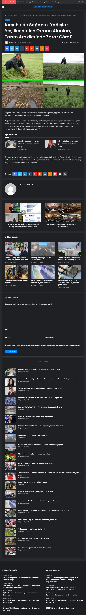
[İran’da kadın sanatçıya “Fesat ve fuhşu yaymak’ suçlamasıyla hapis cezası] (10, 382)
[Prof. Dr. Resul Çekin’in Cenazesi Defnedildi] (10, 551)
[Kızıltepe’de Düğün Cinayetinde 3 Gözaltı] (10, 541)
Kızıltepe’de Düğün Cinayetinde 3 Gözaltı (33, 538)
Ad (6, 329)
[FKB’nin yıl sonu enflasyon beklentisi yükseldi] (10, 457)
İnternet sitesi (49, 337)
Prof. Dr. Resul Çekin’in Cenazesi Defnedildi (34, 548)
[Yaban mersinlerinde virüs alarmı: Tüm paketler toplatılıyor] (10, 401)
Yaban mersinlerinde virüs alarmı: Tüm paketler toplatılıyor (40, 398)
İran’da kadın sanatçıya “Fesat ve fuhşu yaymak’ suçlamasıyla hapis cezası (47, 379)
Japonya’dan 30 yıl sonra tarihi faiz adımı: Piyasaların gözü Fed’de (68, 283)
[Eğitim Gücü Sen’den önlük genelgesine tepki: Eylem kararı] (50, 144)
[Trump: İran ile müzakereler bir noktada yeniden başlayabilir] (69, 249)
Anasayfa (9, 15)
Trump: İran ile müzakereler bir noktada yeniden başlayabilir (69, 259)
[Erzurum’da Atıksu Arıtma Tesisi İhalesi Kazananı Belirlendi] (10, 410)
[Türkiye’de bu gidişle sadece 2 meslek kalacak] (10, 466)
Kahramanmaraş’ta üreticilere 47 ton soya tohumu (37, 520)
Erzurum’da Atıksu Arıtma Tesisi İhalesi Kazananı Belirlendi (40, 407)
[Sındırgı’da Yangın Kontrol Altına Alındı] (43, 249)
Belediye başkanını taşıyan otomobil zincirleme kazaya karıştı (29, 144)
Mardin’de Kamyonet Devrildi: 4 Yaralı (16, 282)
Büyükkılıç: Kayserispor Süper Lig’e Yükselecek (35, 416)
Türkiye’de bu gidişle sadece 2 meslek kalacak (35, 463)
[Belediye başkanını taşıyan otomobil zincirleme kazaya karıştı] (10, 144)
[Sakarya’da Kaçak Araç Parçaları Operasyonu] (10, 494)
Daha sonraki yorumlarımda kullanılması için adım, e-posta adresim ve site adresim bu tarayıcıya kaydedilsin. (43, 345)
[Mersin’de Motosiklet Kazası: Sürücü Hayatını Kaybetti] (43, 272)
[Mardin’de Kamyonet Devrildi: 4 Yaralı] (16, 272)
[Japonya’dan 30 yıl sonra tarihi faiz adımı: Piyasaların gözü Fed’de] (69, 272)
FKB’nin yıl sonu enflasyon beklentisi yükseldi (35, 454)
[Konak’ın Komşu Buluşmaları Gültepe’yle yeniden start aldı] (16, 249)
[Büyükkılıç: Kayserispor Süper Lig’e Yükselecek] (10, 419)
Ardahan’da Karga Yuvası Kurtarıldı (31, 529)
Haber (16, 15)
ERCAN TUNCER (14, 42)
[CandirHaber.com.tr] (43, 6)
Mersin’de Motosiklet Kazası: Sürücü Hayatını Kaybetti (42, 282)
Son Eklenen (43, 362)
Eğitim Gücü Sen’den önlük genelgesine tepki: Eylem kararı (36, 2)
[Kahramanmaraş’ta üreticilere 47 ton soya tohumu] (10, 523)
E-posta (8, 337)
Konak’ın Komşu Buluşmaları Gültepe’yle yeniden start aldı (16, 259)
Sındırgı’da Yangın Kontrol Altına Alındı (41, 259)
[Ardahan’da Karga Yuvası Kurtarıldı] (10, 532)
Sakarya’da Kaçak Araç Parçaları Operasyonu (35, 491)
